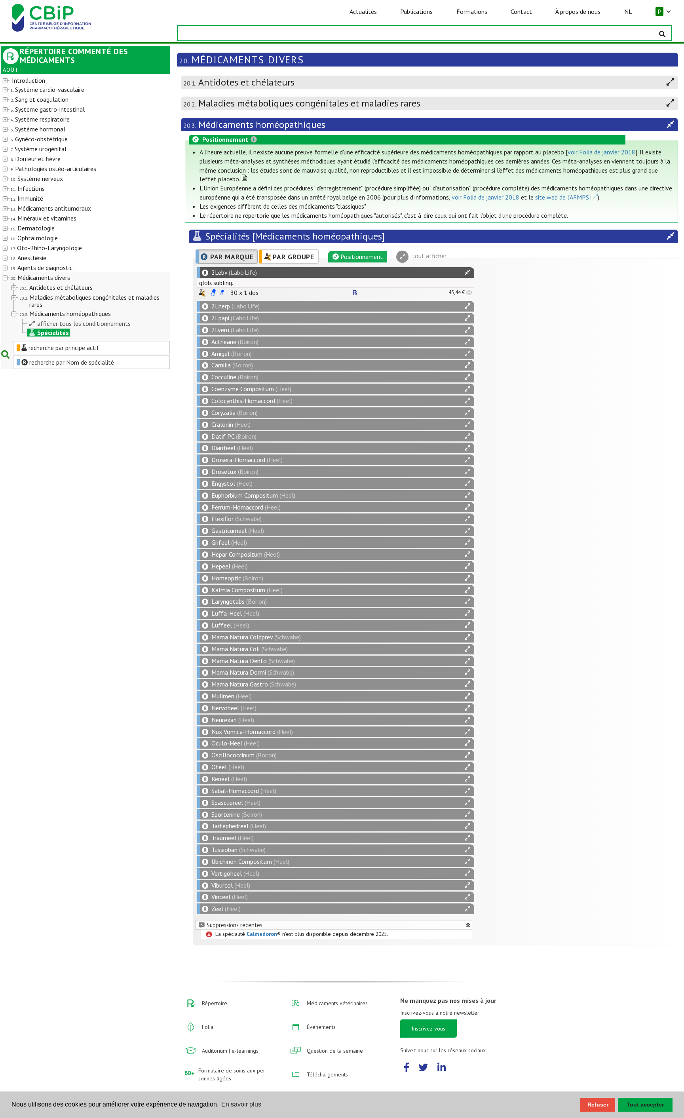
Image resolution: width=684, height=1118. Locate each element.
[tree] (79, 206)
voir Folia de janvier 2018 (601, 152)
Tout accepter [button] (645, 1104)
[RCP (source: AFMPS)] (213, 292)
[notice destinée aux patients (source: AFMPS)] (222, 292)
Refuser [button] (597, 1104)
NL (628, 11)
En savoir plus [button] (241, 1104)
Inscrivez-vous (428, 1028)
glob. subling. (216, 283)
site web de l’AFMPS (562, 197)
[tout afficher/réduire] (467, 272)
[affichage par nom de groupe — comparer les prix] (202, 293)
